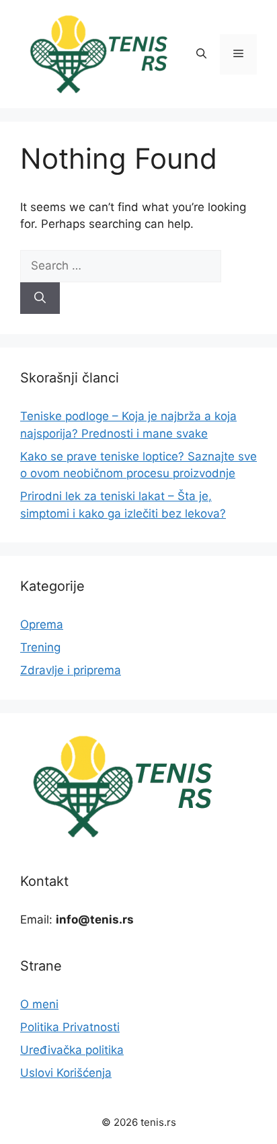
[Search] (40, 298)
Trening (40, 647)
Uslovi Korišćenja (66, 1072)
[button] (201, 54)
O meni (39, 1004)
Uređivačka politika (72, 1050)
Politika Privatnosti (70, 1027)
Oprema (41, 624)
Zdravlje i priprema (70, 670)
